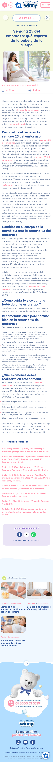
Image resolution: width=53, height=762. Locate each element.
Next (47, 17)
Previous (5, 17)
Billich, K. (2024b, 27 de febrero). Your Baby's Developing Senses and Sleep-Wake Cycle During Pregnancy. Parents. (26, 478)
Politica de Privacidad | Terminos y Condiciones (26, 748)
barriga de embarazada (28, 110)
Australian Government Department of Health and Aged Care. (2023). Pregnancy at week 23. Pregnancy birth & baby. (26, 459)
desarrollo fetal (17, 124)
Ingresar (46, 5)
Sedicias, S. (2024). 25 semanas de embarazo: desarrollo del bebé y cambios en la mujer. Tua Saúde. (24, 512)
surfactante (7, 185)
